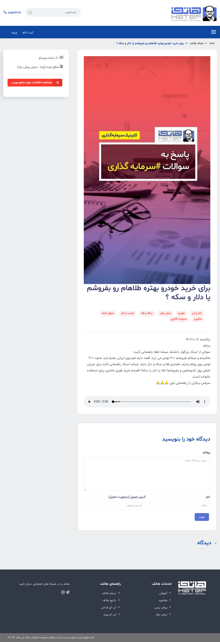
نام (208, 497)
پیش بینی (161, 607)
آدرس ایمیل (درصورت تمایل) (126, 497)
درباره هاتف (109, 593)
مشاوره (163, 600)
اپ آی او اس (109, 607)
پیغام (206, 452)
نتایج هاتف (109, 600)
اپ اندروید (110, 615)
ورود (14, 32)
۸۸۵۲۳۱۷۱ (14, 13)
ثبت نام (28, 32)
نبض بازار (162, 615)
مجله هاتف (196, 43)
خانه (212, 43)
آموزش (163, 593)
